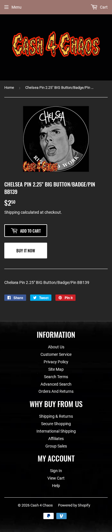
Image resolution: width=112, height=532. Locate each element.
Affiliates (56, 438)
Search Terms (56, 376)
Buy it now (25, 251)
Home (9, 87)
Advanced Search (56, 384)
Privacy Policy (56, 362)
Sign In (56, 470)
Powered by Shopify (74, 505)
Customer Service (56, 354)
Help (56, 485)
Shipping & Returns (56, 416)
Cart (103, 7)
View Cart (56, 478)
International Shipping (56, 431)
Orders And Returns (56, 391)
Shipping (12, 212)
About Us (56, 347)
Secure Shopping (56, 423)
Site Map (56, 369)
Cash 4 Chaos (41, 505)
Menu (16, 7)
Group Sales (56, 446)
